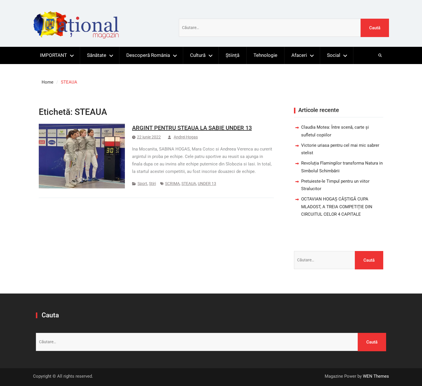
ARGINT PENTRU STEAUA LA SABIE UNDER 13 (192, 127)
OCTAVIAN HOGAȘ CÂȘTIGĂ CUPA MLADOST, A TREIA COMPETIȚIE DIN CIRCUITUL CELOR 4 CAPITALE (336, 206)
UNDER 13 (207, 183)
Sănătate (96, 55)
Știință (232, 55)
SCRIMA (172, 183)
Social (333, 55)
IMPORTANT (53, 55)
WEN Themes (376, 376)
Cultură (198, 55)
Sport (142, 183)
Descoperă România (148, 55)
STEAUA (188, 183)
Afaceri (299, 55)
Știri (152, 183)
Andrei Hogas (186, 137)
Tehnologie (265, 55)
